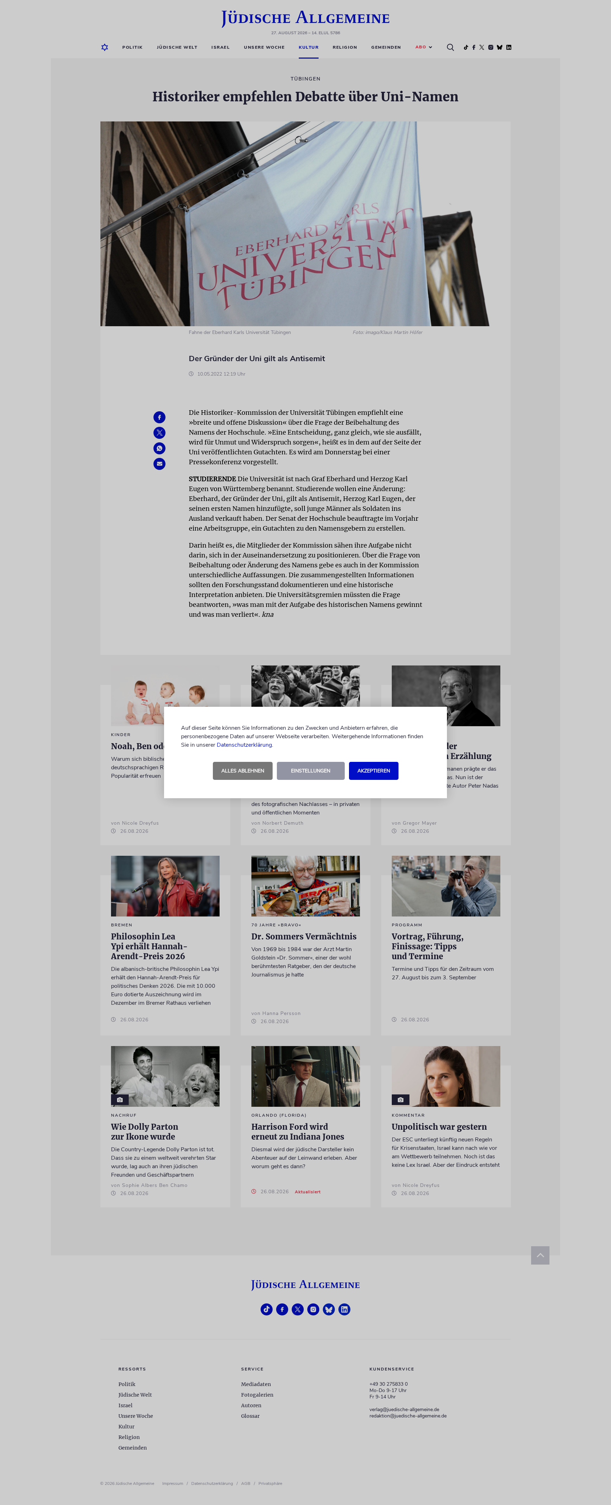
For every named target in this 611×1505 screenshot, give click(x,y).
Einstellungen (310, 771)
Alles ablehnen (242, 771)
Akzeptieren (373, 771)
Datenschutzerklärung (244, 745)
